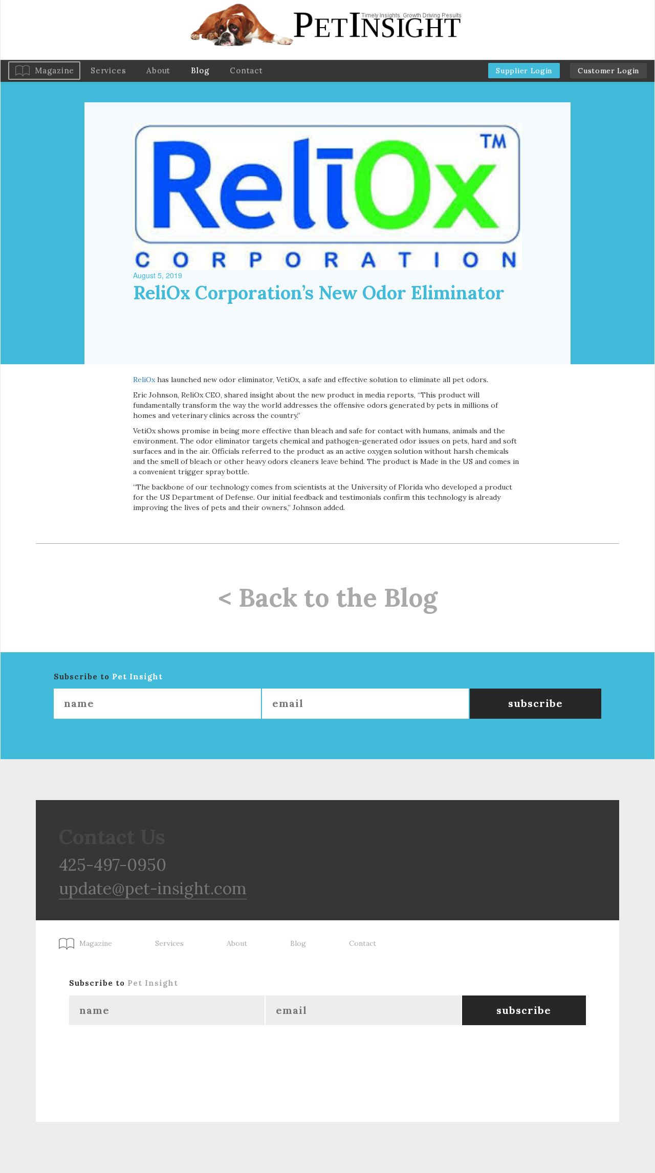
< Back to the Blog (328, 597)
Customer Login (608, 70)
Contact (246, 70)
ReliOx (144, 379)
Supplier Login (524, 70)
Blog (200, 70)
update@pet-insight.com (153, 888)
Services (108, 70)
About (158, 70)
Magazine (54, 70)
